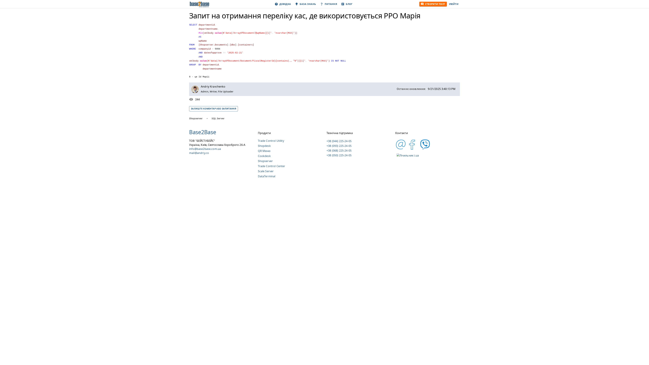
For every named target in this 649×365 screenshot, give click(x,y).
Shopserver (196, 118)
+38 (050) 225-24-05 (339, 155)
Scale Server (266, 171)
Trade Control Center (271, 166)
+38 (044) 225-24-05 (339, 141)
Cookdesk (264, 156)
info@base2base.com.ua (205, 149)
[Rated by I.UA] (408, 155)
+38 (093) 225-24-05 (339, 146)
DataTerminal (266, 176)
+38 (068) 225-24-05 (339, 150)
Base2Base (202, 132)
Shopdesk (264, 146)
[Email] (400, 149)
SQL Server (218, 118)
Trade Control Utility (271, 141)
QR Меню (264, 151)
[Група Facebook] (412, 149)
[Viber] (424, 149)
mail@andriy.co (199, 153)
